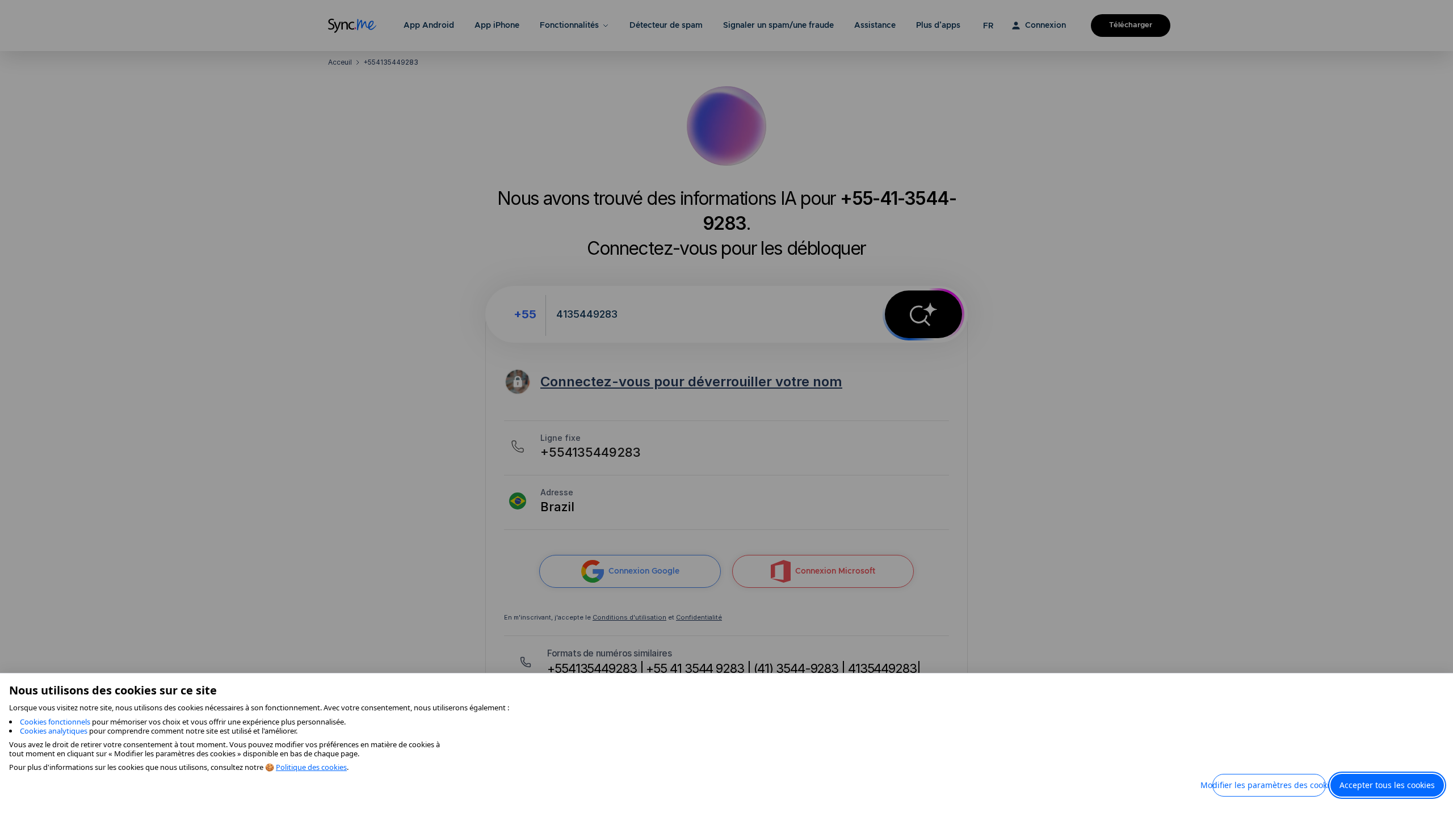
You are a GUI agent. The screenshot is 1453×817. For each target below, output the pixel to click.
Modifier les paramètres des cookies (1269, 785)
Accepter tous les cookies (1387, 785)
